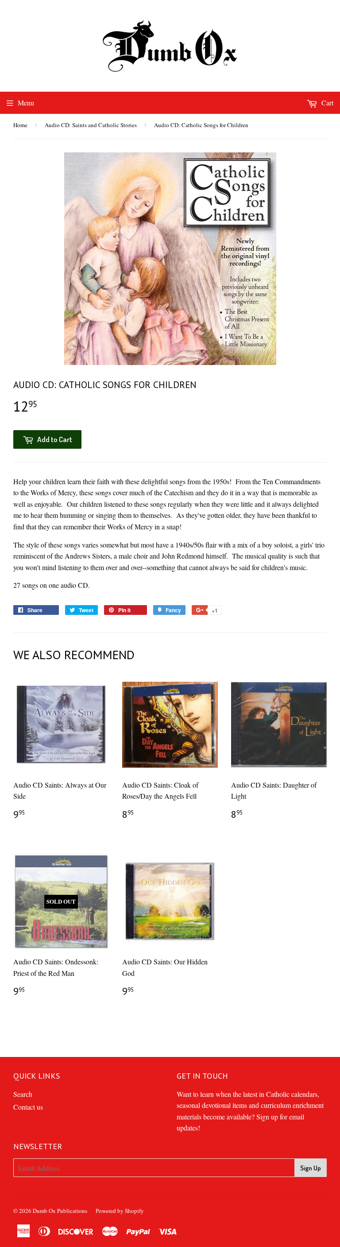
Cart (326, 102)
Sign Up (310, 1168)
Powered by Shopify (120, 1211)
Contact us (28, 1106)
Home (20, 125)
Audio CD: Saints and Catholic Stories (91, 125)
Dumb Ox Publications (60, 1211)
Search (22, 1094)
